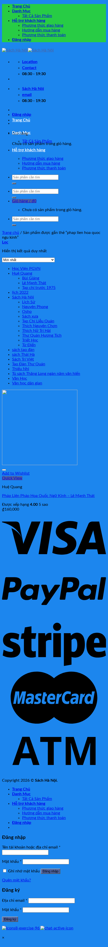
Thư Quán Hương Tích (42, 335)
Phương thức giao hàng (42, 25)
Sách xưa (30, 316)
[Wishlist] (4, 470)
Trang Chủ (21, 6)
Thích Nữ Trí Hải (36, 331)
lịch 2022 (20, 292)
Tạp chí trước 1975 (39, 288)
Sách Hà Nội (23, 297)
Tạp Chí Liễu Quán (38, 321)
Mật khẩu (12, 862)
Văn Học (19, 378)
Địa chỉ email (14, 901)
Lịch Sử (28, 302)
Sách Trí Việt (23, 359)
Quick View (12, 478)
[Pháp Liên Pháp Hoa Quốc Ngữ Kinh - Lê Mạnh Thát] (39, 464)
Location (29, 62)
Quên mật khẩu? (16, 880)
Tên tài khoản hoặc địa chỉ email (31, 847)
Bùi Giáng (30, 278)
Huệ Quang (22, 273)
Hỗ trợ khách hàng (28, 21)
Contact (29, 68)
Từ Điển (29, 345)
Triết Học (30, 340)
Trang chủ (10, 233)
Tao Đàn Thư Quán (28, 364)
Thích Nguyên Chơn (39, 326)
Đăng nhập (50, 871)
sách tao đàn (23, 350)
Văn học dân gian (27, 383)
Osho (27, 312)
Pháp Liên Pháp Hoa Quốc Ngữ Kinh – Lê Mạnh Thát (48, 496)
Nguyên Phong (35, 307)
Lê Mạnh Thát (34, 283)
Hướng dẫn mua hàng (41, 30)
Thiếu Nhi (20, 369)
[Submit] (14, 183)
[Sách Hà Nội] (28, 50)
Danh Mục (21, 11)
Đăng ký (10, 919)
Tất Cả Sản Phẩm (37, 16)
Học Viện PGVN (26, 269)
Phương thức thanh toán (44, 35)
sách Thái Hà (23, 355)
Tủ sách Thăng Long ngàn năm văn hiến (46, 374)
